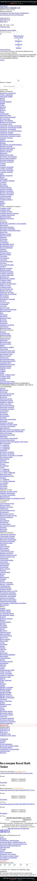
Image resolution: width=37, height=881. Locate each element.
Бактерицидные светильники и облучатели (14, 441)
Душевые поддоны (6, 211)
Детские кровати (5, 622)
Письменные (4, 663)
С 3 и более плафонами (7, 472)
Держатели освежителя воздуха (10, 134)
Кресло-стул (4, 637)
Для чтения (3, 486)
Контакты (20, 15)
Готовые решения (5, 101)
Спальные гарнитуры (7, 718)
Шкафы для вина (5, 704)
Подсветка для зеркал (7, 452)
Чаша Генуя (3, 232)
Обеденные (3, 644)
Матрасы (3, 623)
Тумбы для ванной (6, 673)
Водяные (3, 332)
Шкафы (2, 103)
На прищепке (4, 465)
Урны (2, 174)
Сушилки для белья (6, 172)
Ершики (2, 139)
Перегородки (4, 326)
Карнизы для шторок (7, 194)
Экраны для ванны (6, 189)
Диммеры (3, 579)
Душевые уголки (5, 208)
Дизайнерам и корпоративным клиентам (14, 14)
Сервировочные (5, 658)
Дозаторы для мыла (6, 138)
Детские (2, 464)
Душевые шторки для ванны (9, 213)
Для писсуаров (5, 302)
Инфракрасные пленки (7, 364)
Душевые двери (5, 210)
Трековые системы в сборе (8, 424)
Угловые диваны (5, 611)
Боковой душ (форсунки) (8, 283)
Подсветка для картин (7, 453)
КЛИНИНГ (20, 385)
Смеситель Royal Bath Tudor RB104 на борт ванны (16, 773)
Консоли (3, 110)
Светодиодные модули (7, 510)
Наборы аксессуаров (6, 155)
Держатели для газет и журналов (10, 125)
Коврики (3, 143)
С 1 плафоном (4, 445)
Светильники (4, 113)
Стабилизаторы (5, 586)
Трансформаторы (5, 587)
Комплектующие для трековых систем (12, 429)
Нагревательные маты (7, 359)
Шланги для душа (6, 290)
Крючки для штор (5, 151)
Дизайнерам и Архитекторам (9, 749)
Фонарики (3, 531)
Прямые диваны (5, 610)
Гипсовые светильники (7, 435)
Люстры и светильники (15, 51)
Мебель (14, 53)
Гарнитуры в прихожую (8, 721)
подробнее (21, 3)
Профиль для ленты (6, 507)
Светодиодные (5, 546)
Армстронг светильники (8, 596)
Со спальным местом (7, 613)
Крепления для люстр (7, 407)
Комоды (2, 108)
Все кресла (3, 630)
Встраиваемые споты (7, 476)
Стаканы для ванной (6, 167)
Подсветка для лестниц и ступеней (11, 455)
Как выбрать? (4, 859)
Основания (3, 627)
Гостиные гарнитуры (7, 720)
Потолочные (4, 390)
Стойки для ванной (6, 168)
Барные (2, 646)
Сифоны (3, 371)
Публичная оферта (6, 747)
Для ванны (3, 259)
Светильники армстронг (8, 534)
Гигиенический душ (6, 289)
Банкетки (3, 107)
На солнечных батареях (7, 526)
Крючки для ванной (6, 150)
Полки (2, 112)
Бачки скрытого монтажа (8, 309)
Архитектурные (5, 524)
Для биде (3, 266)
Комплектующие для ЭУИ (8, 591)
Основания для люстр (7, 409)
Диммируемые (4, 563)
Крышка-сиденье (5, 234)
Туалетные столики (6, 661)
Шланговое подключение (8, 294)
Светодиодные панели (7, 440)
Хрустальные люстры (7, 393)
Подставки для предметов (8, 156)
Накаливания (4, 565)
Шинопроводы (5, 428)
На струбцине (4, 462)
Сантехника (4, 51)
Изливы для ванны (6, 268)
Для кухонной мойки (7, 265)
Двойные (3, 249)
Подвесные (3, 222)
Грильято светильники (7, 598)
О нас (2, 837)
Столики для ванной (6, 170)
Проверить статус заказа (8, 854)
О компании (4, 13)
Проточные (3, 340)
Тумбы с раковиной (6, 95)
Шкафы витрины (5, 694)
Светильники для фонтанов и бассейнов (13, 603)
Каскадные (3, 397)
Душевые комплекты (7, 275)
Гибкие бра (3, 450)
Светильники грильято (7, 536)
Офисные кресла (5, 632)
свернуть (34, 3)
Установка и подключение (8, 857)
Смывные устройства (7, 325)
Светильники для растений (9, 438)
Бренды (7, 49)
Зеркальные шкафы (6, 96)
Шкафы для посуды (6, 696)
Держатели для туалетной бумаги (11, 131)
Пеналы (2, 100)
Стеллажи (3, 706)
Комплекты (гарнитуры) (8, 93)
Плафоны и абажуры (6, 402)
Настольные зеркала (6, 714)
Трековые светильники (7, 493)
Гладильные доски (6, 124)
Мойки (2, 345)
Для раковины (4, 258)
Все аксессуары (5, 119)
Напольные (3, 251)
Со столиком (4, 483)
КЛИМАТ (13, 385)
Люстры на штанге (6, 399)
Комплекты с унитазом (7, 299)
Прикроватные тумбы (7, 670)
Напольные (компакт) (7, 227)
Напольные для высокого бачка (10, 230)
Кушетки (3, 617)
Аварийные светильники (8, 594)
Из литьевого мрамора (7, 180)
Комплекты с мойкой (7, 347)
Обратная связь (5, 751)
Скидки (2, 49)
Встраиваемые (4, 416)
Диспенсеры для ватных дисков (10, 136)
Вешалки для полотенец (8, 122)
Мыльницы (3, 153)
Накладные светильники (8, 419)
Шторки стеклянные (6, 191)
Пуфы (2, 682)
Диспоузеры (4, 349)
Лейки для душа (5, 285)
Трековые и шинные (6, 423)
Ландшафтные (4, 520)
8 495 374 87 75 (5, 8)
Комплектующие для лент (8, 515)
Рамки (2, 575)
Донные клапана (5, 253)
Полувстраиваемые (6, 247)
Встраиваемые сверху (7, 244)
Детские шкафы (5, 690)
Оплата (17, 13)
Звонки (2, 581)
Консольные (4, 656)
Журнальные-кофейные (7, 654)
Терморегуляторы (5, 366)
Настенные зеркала (6, 711)
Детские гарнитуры (6, 723)
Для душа (3, 263)
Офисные (3, 460)
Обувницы (3, 699)
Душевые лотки (5, 378)
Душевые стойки (5, 280)
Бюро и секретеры (6, 701)
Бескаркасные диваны (7, 615)
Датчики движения (6, 582)
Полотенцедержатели (7, 160)
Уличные (3, 519)
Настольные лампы (6, 543)
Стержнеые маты (5, 362)
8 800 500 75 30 (15, 8)
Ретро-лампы (4, 548)
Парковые (3, 527)
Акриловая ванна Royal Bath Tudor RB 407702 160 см (17, 804)
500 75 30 (5, 20)
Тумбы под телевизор (7, 675)
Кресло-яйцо (4, 641)
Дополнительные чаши (7, 350)
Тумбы (2, 105)
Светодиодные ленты (7, 503)
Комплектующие (5, 115)
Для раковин (4, 304)
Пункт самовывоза (6, 744)
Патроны (3, 570)
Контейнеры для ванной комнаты (11, 144)
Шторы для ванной (6, 175)
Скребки (3, 165)
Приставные (4, 225)
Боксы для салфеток (6, 120)
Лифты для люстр (5, 404)
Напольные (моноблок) (7, 229)
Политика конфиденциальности (10, 845)
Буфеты (2, 702)
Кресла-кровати (5, 634)
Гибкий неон (4, 508)
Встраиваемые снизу (6, 246)
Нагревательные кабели (7, 361)
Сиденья (3, 163)
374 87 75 (5, 18)
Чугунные (3, 184)
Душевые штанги (5, 287)
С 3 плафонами (5, 448)
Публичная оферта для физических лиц (13, 842)
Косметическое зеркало (7, 148)
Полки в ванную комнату (8, 158)
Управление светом (6, 400)
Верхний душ (4, 277)
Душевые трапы (5, 376)
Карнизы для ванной (6, 141)
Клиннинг (8, 53)
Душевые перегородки (7, 215)
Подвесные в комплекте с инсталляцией (13, 223)
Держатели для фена (6, 132)
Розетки (2, 574)
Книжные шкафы (5, 692)
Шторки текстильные (7, 192)
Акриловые (3, 179)
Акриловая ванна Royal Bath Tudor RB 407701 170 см (17, 790)
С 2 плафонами (5, 447)
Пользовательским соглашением (18, 828)
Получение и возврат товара (9, 746)
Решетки (3, 380)
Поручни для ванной (7, 162)
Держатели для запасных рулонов (11, 127)
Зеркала (2, 98)
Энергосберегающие (6, 560)
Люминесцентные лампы (8, 601)
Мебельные (3, 436)
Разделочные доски (6, 354)
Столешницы (4, 242)
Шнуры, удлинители (6, 584)
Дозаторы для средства (7, 352)
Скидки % (3, 861)
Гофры (2, 373)
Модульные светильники (8, 539)
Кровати (3, 620)
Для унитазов (4, 297)
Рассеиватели (4, 512)
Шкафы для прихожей (7, 697)
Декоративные (4, 459)
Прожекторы (4, 522)
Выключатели (4, 577)
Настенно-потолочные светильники (11, 431)
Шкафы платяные (5, 689)
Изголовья (3, 625)
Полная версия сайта (6, 863)
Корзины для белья (6, 146)
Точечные (3, 417)
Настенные (3, 421)
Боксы (2, 204)
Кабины (2, 203)
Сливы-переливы (5, 196)
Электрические (5, 333)
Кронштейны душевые (7, 278)
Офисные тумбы (5, 677)
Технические (4, 567)
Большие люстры (5, 395)
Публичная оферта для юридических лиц (13, 844)
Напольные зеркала (6, 713)
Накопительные (5, 338)
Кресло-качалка (5, 639)
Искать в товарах (5, 82)
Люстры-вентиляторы (7, 405)
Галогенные (4, 562)
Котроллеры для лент (7, 514)
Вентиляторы (4, 605)
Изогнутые (3, 488)
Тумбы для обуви (5, 672)
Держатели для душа (6, 292)
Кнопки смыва (5, 308)
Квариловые (4, 186)
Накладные (3, 241)
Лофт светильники (6, 433)
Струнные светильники (7, 426)
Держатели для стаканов (8, 129)
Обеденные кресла (6, 635)
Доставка (11, 13)
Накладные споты (6, 474)
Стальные (3, 182)
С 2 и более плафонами (7, 481)
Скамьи (2, 685)
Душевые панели (5, 282)
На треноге (3, 484)
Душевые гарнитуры (6, 273)
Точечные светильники (7, 541)
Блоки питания (5, 505)
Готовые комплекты (6, 261)
